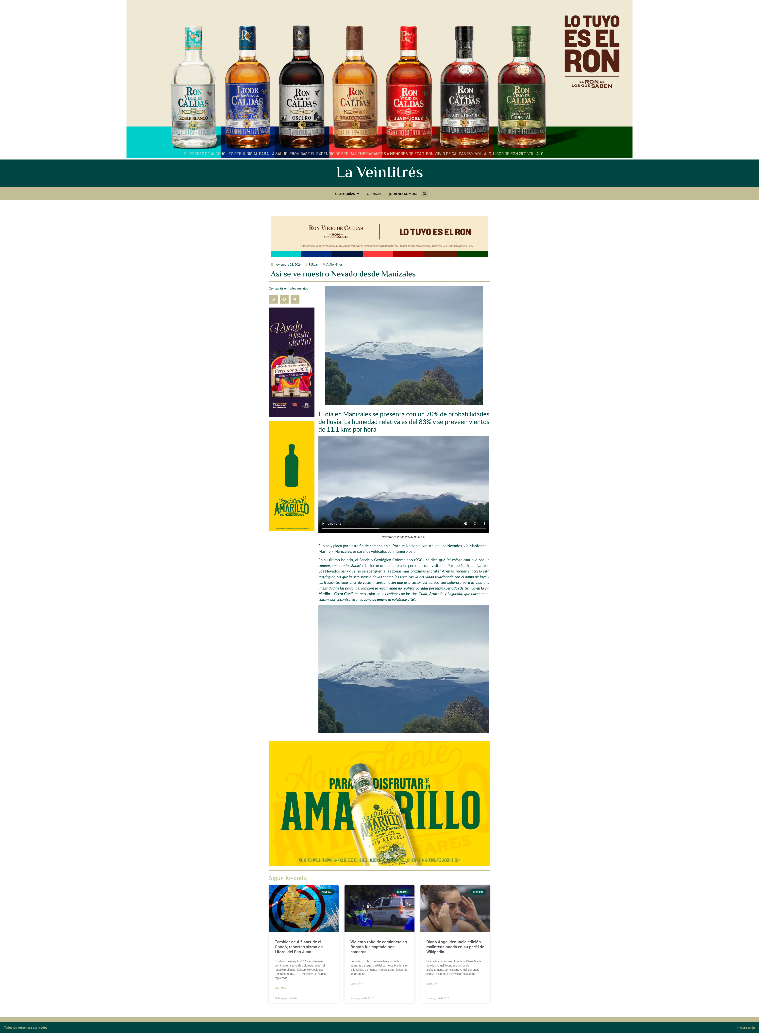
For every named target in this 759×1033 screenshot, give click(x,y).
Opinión (374, 194)
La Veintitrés (379, 173)
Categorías (345, 194)
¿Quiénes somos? (403, 194)
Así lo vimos (334, 264)
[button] (424, 194)
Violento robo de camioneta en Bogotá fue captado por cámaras (378, 947)
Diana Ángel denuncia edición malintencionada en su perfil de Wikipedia (455, 947)
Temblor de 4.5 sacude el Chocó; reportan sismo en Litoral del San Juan (299, 947)
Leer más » (281, 987)
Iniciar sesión (746, 1027)
